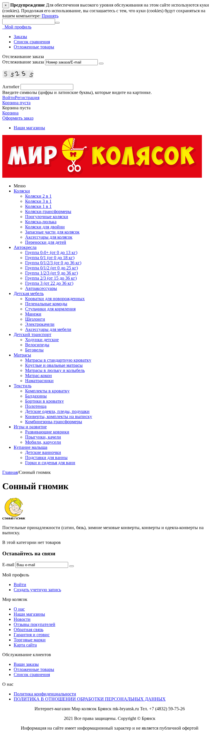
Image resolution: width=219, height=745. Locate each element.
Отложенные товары (34, 46)
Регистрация (27, 97)
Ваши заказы (26, 664)
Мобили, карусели (43, 442)
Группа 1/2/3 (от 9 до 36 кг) (51, 273)
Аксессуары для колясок (48, 237)
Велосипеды (37, 344)
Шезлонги (35, 319)
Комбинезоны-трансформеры (53, 421)
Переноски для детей (45, 242)
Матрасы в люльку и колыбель (55, 370)
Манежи (33, 314)
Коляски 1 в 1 (38, 206)
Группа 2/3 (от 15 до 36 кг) (51, 278)
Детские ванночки (43, 452)
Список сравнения (32, 41)
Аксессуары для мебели (48, 329)
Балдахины (36, 396)
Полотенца (35, 406)
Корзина (10, 112)
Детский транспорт (32, 334)
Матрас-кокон (38, 375)
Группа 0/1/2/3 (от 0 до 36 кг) (53, 262)
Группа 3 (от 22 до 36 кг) (49, 283)
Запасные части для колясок (52, 232)
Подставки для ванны (46, 457)
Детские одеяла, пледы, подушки (57, 411)
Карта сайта (25, 644)
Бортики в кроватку (44, 401)
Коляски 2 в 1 (38, 196)
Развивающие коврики (47, 431)
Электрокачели (39, 324)
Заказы (20, 36)
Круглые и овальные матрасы (54, 365)
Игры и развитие (30, 426)
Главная (10, 472)
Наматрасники (39, 380)
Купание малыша (30, 447)
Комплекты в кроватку (47, 390)
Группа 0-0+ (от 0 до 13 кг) (51, 252)
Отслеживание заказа (23, 62)
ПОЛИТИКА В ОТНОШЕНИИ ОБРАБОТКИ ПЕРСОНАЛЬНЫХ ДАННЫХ (90, 699)
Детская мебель (29, 293)
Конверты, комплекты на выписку (58, 416)
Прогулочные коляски (46, 216)
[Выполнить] (101, 63)
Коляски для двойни (45, 226)
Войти (8, 97)
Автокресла (25, 247)
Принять (50, 15)
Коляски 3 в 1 (38, 201)
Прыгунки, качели (43, 437)
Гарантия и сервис (32, 634)
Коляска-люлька (40, 221)
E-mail (8, 564)
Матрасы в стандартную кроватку (58, 360)
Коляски (22, 191)
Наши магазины (29, 127)
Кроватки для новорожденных (55, 298)
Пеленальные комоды (46, 303)
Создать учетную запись (37, 589)
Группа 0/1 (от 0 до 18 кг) (49, 257)
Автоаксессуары (41, 288)
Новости (22, 619)
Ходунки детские (42, 339)
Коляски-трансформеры (48, 211)
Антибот (10, 86)
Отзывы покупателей (34, 624)
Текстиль (22, 385)
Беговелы (34, 349)
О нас (19, 609)
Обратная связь (28, 629)
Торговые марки (30, 639)
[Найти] (57, 23)
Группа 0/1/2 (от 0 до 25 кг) (51, 267)
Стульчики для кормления (50, 308)
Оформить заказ (17, 118)
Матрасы (22, 355)
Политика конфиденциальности (45, 693)
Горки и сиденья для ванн (50, 462)
